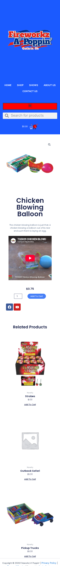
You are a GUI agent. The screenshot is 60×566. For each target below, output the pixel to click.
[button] (30, 105)
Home (7, 85)
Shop (20, 85)
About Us (50, 85)
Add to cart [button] (30, 404)
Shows (33, 85)
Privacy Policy (49, 563)
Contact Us (30, 91)
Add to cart (36, 296)
